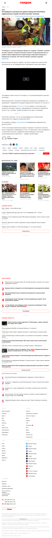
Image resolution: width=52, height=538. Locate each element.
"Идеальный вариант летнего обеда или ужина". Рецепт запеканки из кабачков (26, 400)
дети (31, 148)
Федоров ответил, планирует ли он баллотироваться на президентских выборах (27, 288)
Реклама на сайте (6, 486)
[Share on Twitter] (14, 145)
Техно (3, 425)
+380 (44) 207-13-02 (9, 501)
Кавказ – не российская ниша (12, 208)
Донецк (4, 450)
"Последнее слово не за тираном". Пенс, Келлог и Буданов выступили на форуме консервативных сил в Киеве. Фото (28, 350)
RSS (29, 468)
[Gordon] (25, 3)
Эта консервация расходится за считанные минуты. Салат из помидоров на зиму (27, 195)
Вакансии (4, 481)
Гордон (3, 6)
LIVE (27, 422)
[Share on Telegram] (17, 145)
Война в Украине (6, 411)
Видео (27, 430)
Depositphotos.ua (23, 519)
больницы (11, 150)
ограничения (41, 148)
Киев (3, 443)
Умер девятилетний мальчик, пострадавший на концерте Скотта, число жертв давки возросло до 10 (27, 174)
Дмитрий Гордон (32, 443)
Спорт (3, 420)
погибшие (17, 150)
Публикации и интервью (32, 413)
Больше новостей (26, 370)
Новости (4, 408)
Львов (3, 446)
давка (35, 148)
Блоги (27, 418)
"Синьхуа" (20, 106)
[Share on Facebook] (11, 145)
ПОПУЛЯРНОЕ (6, 278)
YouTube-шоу (29, 434)
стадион (21, 148)
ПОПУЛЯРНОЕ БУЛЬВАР (9, 373)
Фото (27, 427)
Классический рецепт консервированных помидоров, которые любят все (25, 377)
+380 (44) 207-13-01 (9, 499)
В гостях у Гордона (30, 415)
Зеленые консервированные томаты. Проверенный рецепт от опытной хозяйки (44, 195)
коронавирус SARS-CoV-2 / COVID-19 (29, 150)
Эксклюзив (28, 425)
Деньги (3, 415)
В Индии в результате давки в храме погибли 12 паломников (9, 173)
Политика (4, 413)
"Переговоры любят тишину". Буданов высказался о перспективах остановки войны (24, 332)
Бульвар (5, 182)
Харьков (4, 453)
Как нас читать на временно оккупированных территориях (6, 493)
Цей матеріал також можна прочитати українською (30, 16)
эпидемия (15, 148)
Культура (4, 422)
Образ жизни (5, 427)
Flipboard (30, 466)
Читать (46, 153)
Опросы (28, 432)
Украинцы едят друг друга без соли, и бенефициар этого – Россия (22, 212)
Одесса (3, 448)
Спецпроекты (29, 437)
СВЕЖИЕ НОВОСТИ (8, 318)
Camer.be (5, 59)
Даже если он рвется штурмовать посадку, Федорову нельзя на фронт (24, 222)
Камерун (26, 148)
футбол (4, 148)
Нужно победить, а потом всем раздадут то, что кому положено (22, 226)
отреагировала (21, 122)
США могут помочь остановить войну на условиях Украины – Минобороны (22, 345)
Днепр (3, 455)
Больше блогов (26, 231)
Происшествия (5, 430)
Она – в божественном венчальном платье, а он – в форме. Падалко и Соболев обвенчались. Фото (9, 195)
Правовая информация (7, 488)
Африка (9, 148)
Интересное (5, 434)
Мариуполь (4, 457)
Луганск (4, 460)
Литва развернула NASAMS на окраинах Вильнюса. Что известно (19, 328)
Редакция (4, 483)
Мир (8, 6)
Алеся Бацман (31, 461)
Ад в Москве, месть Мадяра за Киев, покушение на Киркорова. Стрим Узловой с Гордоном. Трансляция (25, 305)
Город (3, 440)
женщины (5, 150)
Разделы (28, 408)
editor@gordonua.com (10, 504)
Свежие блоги (7, 205)
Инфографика (5, 432)
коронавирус (42, 150)
